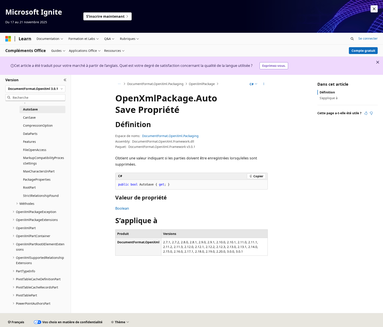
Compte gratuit (363, 50)
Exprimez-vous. (274, 66)
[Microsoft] (8, 39)
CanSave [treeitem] (29, 117)
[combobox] (35, 88)
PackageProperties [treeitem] (37, 179)
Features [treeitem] (29, 141)
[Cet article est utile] (366, 113)
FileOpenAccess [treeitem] (34, 150)
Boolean (122, 208)
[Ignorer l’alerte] (374, 8)
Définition (327, 92)
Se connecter (368, 38)
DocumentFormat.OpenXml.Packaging (155, 84)
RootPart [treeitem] (29, 187)
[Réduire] (65, 80)
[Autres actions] (264, 83)
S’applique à (329, 98)
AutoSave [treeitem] (30, 109)
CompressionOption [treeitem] (38, 125)
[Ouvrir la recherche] (352, 39)
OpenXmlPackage (202, 84)
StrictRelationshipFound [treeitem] (41, 195)
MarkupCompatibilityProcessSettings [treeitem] (43, 160)
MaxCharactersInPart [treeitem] (39, 171)
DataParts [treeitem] (30, 134)
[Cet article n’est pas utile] (371, 113)
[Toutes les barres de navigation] (119, 83)
